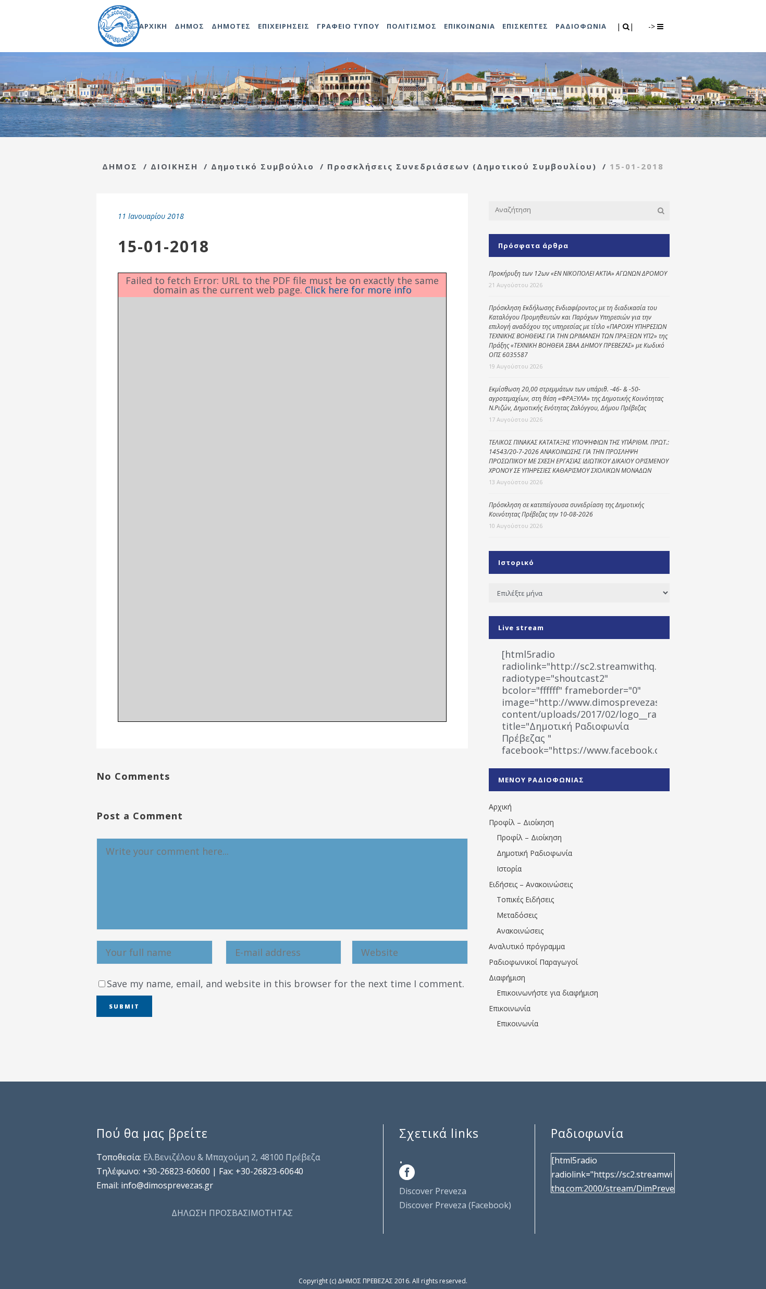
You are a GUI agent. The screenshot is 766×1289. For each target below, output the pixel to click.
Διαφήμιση (507, 978)
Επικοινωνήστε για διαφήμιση (547, 993)
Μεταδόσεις (517, 915)
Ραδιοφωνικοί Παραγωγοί (533, 962)
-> (652, 26)
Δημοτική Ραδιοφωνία (534, 853)
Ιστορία (509, 869)
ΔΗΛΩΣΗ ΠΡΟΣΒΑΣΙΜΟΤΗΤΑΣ (232, 1213)
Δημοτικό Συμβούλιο (262, 166)
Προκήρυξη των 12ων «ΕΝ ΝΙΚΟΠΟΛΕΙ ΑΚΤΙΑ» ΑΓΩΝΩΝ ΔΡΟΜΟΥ (578, 273)
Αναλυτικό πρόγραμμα (527, 946)
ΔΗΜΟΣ (120, 166)
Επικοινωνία (509, 1008)
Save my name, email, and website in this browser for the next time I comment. (285, 983)
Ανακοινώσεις (520, 931)
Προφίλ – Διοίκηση (521, 822)
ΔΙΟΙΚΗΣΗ (174, 166)
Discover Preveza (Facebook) (455, 1205)
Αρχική (500, 807)
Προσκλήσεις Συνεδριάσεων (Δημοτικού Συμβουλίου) (462, 166)
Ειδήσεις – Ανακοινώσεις (531, 884)
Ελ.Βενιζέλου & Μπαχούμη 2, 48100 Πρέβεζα (231, 1157)
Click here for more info (358, 290)
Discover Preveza (432, 1191)
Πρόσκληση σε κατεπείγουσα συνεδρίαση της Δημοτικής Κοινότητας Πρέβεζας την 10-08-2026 (566, 509)
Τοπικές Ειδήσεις (525, 899)
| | (626, 26)
